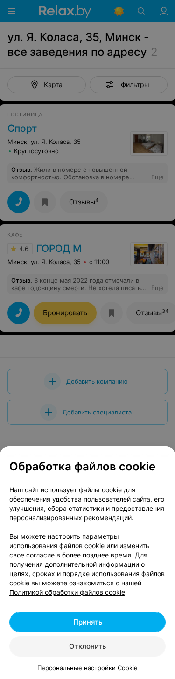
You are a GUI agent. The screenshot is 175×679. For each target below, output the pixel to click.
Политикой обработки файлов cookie (67, 592)
